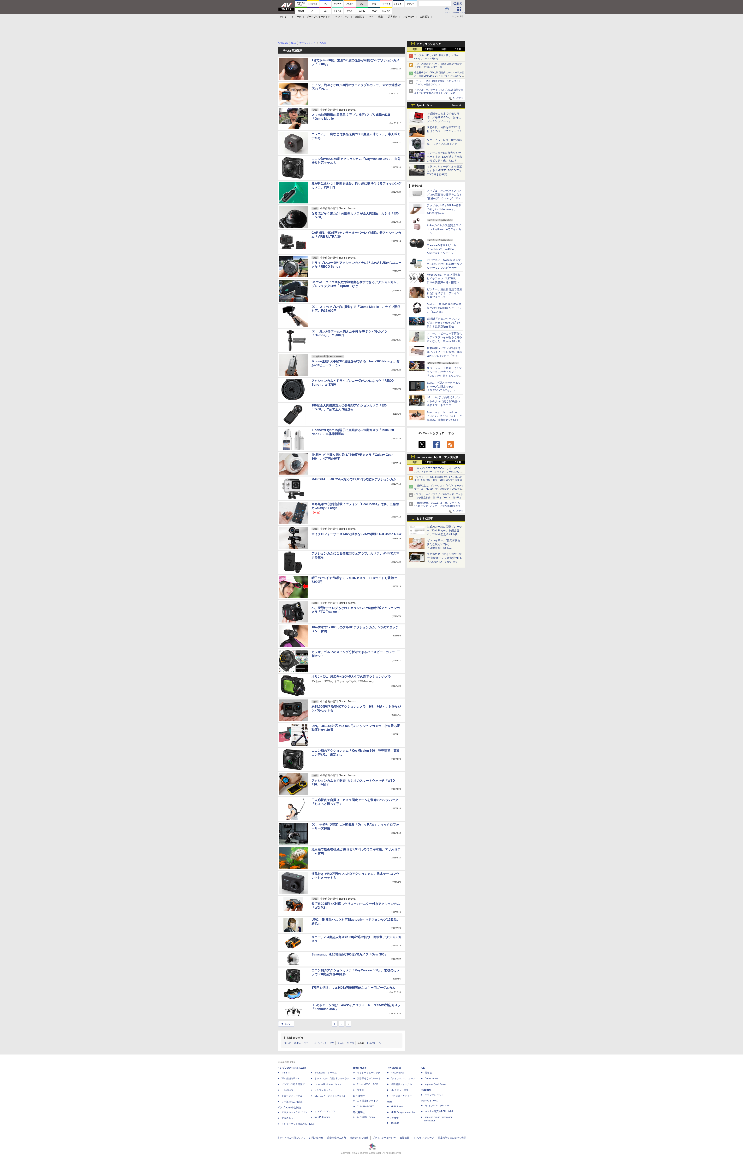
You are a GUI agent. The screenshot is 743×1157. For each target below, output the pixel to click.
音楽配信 (424, 16)
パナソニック (320, 1043)
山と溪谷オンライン (367, 1100)
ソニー (307, 1043)
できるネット (288, 1118)
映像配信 (359, 16)
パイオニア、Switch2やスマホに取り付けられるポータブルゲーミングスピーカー (444, 263)
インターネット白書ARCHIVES (298, 1124)
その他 (360, 1043)
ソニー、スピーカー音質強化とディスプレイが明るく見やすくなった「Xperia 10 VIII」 (444, 337)
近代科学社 (359, 1112)
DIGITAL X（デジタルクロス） (330, 1096)
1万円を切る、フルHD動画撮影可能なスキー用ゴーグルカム (353, 987)
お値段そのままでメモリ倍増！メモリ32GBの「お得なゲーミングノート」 (444, 117)
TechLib (395, 1123)
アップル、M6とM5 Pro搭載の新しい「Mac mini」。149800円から (444, 209)
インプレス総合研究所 (293, 1084)
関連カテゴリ (295, 1038)
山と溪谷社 (359, 1096)
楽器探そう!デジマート (369, 1078)
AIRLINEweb (397, 1072)
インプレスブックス (324, 1111)
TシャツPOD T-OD (367, 1084)
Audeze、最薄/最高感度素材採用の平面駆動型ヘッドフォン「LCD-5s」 (444, 307)
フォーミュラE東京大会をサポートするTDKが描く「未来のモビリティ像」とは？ (444, 156)
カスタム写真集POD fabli (439, 1111)
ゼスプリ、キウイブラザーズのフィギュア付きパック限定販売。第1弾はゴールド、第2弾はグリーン (438, 497)
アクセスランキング (429, 44)
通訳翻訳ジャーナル (401, 1084)
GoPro (297, 1043)
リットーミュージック (368, 1072)
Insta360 (371, 1043)
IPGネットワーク (430, 1100)
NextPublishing (322, 1117)
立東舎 (360, 1090)
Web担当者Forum (291, 1078)
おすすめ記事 (425, 518)
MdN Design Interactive (403, 1112)
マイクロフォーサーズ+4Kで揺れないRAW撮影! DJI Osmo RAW (356, 534)
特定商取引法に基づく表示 (452, 1137)
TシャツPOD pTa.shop (437, 1105)
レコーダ (296, 16)
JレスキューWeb (399, 1090)
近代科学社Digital (366, 1117)
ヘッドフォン (342, 16)
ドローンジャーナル (292, 1096)
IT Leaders (287, 1090)
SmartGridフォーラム (325, 1072)
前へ (285, 1024)
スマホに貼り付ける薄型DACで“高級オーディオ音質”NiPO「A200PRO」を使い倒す (444, 557)
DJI (380, 1043)
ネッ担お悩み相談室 (292, 1101)
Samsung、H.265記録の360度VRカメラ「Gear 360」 (350, 954)
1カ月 (458, 49)
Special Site (424, 105)
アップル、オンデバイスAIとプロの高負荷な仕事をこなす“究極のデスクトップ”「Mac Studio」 (438, 93)
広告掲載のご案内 (336, 1137)
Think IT (286, 1072)
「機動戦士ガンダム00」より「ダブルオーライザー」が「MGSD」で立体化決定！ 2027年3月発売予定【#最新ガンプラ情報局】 (438, 489)
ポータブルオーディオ (318, 16)
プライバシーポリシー (384, 1137)
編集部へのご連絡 (359, 1137)
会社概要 (404, 1137)
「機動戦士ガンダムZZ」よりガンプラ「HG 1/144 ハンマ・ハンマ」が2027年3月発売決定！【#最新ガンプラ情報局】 (437, 506)
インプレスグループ (423, 1137)
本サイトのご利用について (291, 1137)
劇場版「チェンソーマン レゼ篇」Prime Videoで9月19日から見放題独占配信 (443, 322)
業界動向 (392, 16)
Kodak (341, 1043)
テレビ (283, 16)
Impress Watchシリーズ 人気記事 (437, 457)
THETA (350, 1043)
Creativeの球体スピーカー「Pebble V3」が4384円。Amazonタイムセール (443, 249)
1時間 (415, 49)
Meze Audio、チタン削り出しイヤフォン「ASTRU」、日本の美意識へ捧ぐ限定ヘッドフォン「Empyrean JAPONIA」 (444, 282)
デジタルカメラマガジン (294, 1112)
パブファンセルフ (434, 1095)
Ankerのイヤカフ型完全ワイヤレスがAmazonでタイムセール (444, 229)
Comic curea (431, 1078)
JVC (332, 1043)
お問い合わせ (316, 1137)
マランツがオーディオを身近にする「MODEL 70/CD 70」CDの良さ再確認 (444, 170)
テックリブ (393, 1118)
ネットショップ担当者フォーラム (331, 1078)
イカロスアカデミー (401, 1096)
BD (371, 16)
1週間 (444, 49)
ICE (423, 1067)
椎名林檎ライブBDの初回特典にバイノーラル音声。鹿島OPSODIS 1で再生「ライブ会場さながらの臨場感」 (439, 75)
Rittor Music (359, 1067)
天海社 (428, 1072)
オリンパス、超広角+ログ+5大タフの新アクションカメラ (351, 676)
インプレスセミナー (324, 1090)
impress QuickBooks (435, 1084)
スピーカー (408, 16)
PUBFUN (426, 1090)
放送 (380, 16)
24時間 (429, 49)
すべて (287, 1043)
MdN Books (397, 1106)
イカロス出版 (394, 1067)
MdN (389, 1101)
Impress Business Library (327, 1084)
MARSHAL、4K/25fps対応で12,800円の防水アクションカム (354, 479)
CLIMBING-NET (365, 1106)
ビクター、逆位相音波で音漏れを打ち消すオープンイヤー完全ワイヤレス (444, 293)
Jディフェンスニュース (403, 1078)
